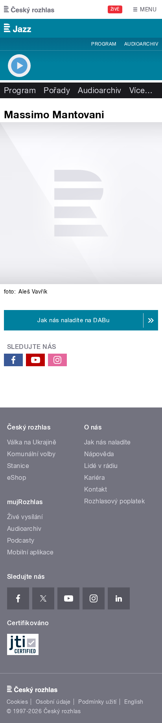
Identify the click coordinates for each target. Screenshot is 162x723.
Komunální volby (31, 454)
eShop (16, 477)
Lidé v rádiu (101, 466)
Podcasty (21, 540)
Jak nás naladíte (107, 442)
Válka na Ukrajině (31, 442)
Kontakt (95, 489)
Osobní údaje (53, 702)
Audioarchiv (141, 44)
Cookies (17, 702)
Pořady (57, 90)
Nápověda (99, 454)
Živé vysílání (24, 517)
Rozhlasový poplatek (114, 501)
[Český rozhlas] (29, 9)
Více (141, 90)
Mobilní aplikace (30, 552)
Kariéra (94, 477)
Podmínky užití (97, 702)
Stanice (18, 466)
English (133, 702)
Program (103, 44)
